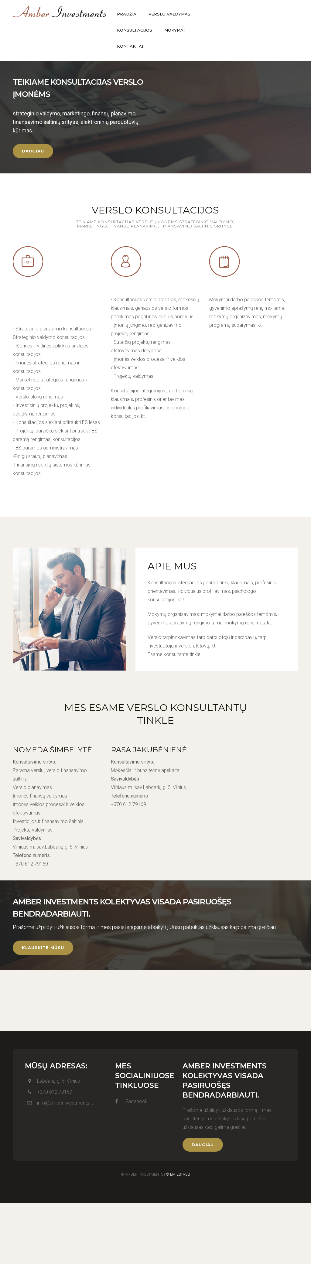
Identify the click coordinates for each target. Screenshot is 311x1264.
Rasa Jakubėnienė (149, 749)
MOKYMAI (174, 30)
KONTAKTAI (130, 46)
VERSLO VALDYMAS (169, 14)
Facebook (136, 1101)
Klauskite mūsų (43, 947)
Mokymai (227, 287)
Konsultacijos (142, 287)
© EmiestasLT (178, 1174)
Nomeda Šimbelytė (52, 749)
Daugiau (33, 151)
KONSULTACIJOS (134, 30)
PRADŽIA (126, 14)
